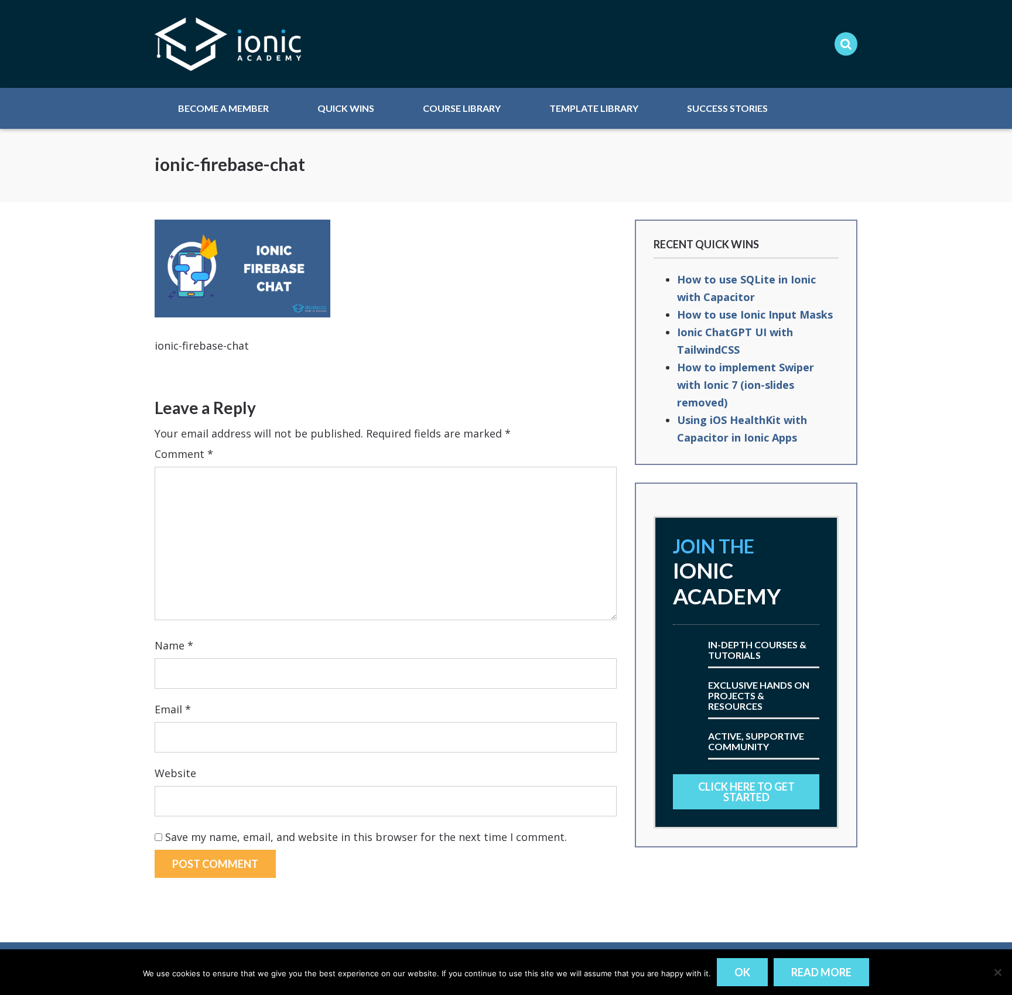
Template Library (593, 108)
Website (175, 773)
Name (174, 645)
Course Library (462, 108)
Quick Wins (345, 108)
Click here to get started (746, 791)
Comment (184, 454)
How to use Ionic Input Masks (755, 314)
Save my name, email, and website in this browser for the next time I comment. (366, 837)
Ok (742, 972)
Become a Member (223, 108)
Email (173, 709)
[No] (997, 972)
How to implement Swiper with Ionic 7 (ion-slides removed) (745, 384)
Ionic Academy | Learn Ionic (228, 44)
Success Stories (727, 108)
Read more (821, 972)
